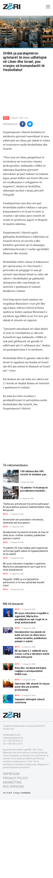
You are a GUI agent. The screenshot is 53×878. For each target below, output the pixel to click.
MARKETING (12, 782)
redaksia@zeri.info (11, 735)
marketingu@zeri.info (13, 738)
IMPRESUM (11, 774)
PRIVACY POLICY (15, 778)
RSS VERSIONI (13, 786)
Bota (6, 118)
